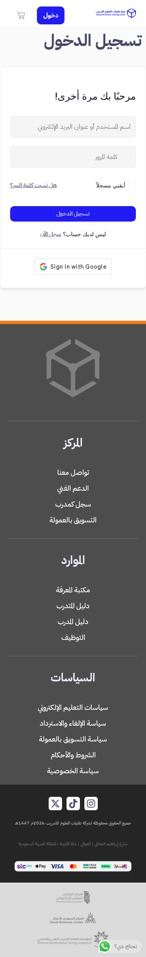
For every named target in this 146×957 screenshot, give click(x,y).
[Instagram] (91, 803)
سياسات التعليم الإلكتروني (73, 707)
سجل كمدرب (73, 503)
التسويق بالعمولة (73, 519)
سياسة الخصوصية (73, 770)
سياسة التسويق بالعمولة (73, 738)
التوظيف (73, 637)
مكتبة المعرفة (73, 589)
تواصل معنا (73, 472)
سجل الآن (50, 234)
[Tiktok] (73, 803)
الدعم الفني (73, 488)
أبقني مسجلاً (110, 185)
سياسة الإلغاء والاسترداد (73, 723)
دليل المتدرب (73, 605)
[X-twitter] (55, 803)
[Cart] (21, 15)
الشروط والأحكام (73, 754)
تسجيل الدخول (73, 213)
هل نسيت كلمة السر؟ (33, 185)
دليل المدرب (73, 621)
